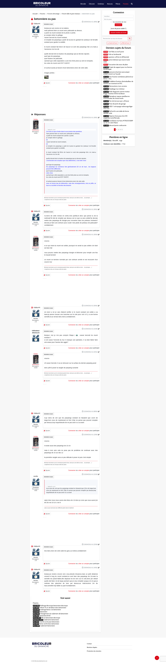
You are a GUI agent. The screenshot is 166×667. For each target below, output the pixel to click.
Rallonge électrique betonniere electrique (54, 606)
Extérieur (101, 4)
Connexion (71, 83)
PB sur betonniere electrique (50, 618)
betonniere (43, 612)
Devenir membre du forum (118, 32)
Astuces (110, 4)
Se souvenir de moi (119, 22)
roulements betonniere (51, 620)
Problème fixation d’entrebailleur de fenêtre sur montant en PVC (118, 82)
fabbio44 (37, 24)
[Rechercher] (130, 38)
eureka (36, 476)
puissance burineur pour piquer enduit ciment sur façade (116, 73)
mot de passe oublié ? (118, 28)
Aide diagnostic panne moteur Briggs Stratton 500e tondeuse (116, 93)
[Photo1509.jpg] (46, 77)
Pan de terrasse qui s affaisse (119, 101)
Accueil (35, 14)
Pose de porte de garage (117, 104)
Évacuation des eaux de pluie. (118, 65)
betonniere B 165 (44, 616)
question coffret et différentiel (118, 57)
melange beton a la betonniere (50, 610)
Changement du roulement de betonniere (54, 614)
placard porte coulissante (117, 125)
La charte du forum (112, 43)
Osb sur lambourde (114, 54)
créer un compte (83, 83)
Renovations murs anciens (118, 86)
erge (120, 140)
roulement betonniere (47, 626)
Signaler (47, 83)
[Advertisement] (71, 99)
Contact (89, 643)
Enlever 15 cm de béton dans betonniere (52, 608)
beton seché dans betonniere (49, 624)
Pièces (118, 4)
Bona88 (115, 140)
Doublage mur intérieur (116, 89)
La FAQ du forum (125, 43)
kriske (36, 119)
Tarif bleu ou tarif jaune (116, 52)
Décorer (92, 4)
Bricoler (83, 4)
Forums (125, 4)
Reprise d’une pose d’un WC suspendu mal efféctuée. (115, 117)
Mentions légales (92, 647)
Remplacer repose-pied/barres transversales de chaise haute (116, 97)
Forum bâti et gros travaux (71, 14)
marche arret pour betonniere (49, 622)
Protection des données (94, 651)
